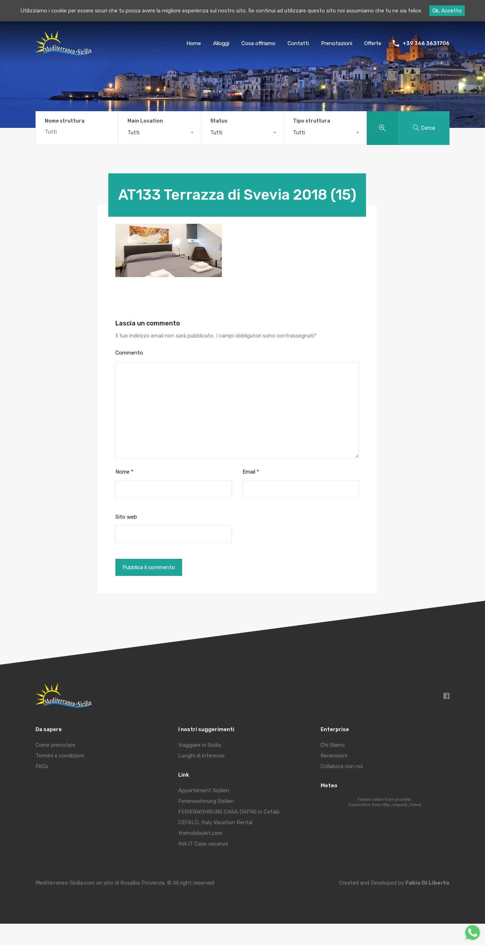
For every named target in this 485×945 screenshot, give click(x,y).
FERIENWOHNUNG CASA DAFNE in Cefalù (228, 812)
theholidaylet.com (200, 833)
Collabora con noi (342, 766)
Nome (124, 472)
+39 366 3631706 (426, 43)
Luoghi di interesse (201, 755)
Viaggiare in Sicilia (199, 745)
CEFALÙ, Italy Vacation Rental (215, 822)
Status (219, 121)
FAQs (42, 766)
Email (251, 472)
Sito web (126, 517)
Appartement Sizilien (203, 790)
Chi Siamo (333, 745)
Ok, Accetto (447, 10)
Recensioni (334, 755)
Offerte (372, 43)
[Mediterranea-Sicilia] (65, 53)
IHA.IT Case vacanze (203, 844)
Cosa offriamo (258, 43)
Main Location (145, 121)
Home (193, 43)
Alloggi (221, 43)
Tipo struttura (311, 121)
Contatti (298, 43)
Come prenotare (55, 745)
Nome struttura (65, 121)
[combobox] (160, 132)
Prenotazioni (336, 43)
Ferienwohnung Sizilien (206, 801)
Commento (129, 353)
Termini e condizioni (60, 755)
